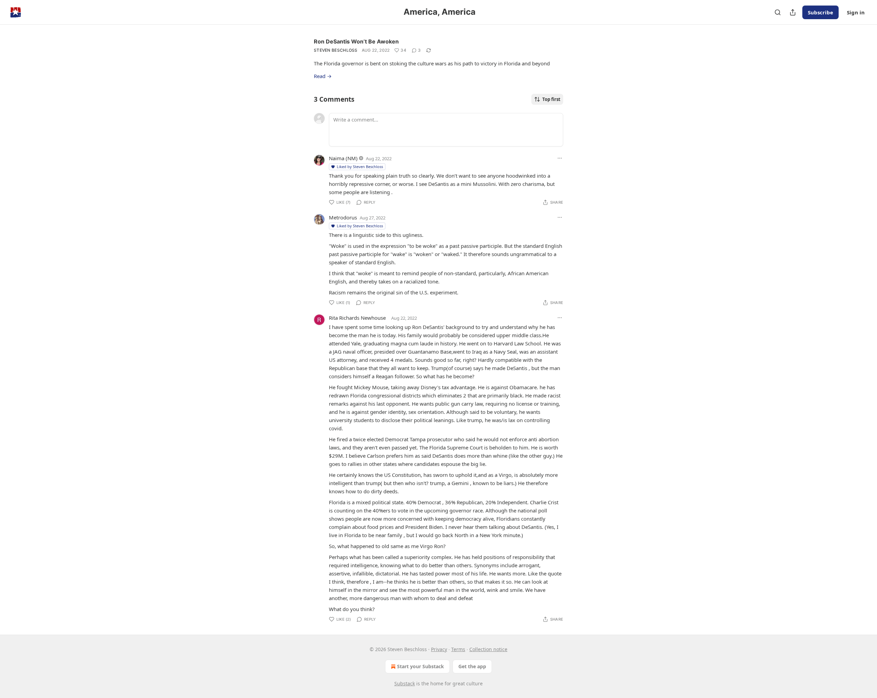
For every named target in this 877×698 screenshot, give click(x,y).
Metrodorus (343, 217)
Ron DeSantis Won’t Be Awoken (356, 41)
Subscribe (820, 12)
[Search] (778, 12)
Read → (323, 76)
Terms (458, 649)
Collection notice (488, 649)
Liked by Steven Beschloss (360, 166)
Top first (551, 99)
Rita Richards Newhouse (357, 317)
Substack (404, 683)
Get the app (472, 666)
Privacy (439, 649)
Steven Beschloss (336, 50)
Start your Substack (420, 666)
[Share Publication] (793, 12)
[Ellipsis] (559, 158)
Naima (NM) (343, 158)
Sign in (856, 12)
